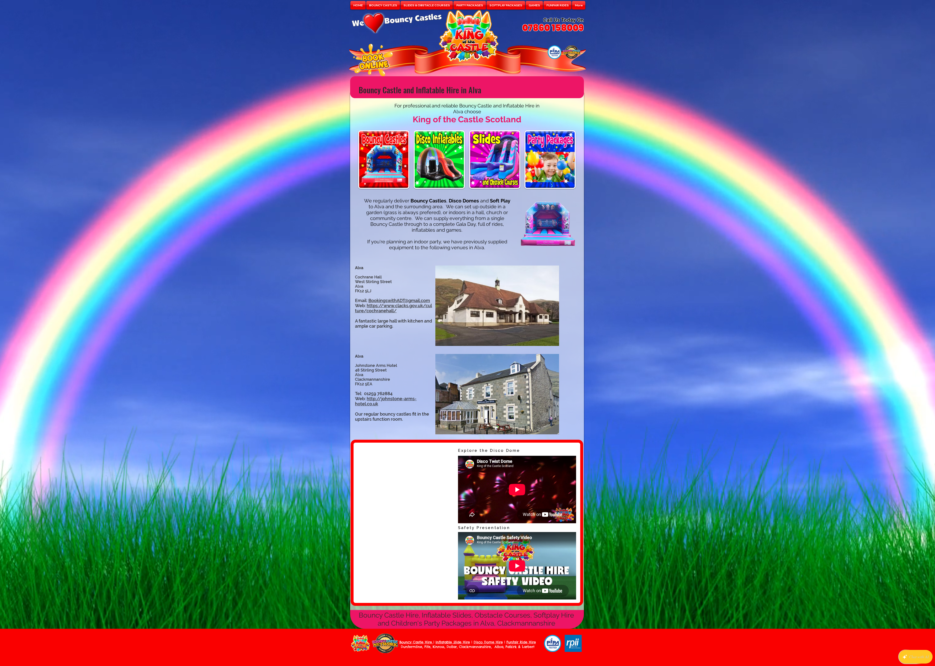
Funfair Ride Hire (521, 642)
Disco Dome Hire (488, 642)
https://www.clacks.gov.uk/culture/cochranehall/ (393, 308)
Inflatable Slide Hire (453, 642)
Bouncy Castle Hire (416, 642)
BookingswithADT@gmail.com (399, 300)
